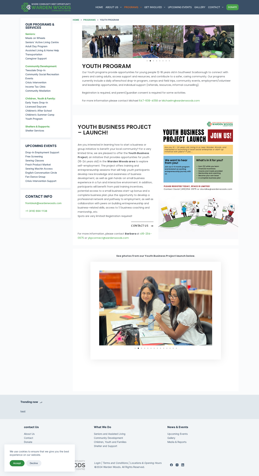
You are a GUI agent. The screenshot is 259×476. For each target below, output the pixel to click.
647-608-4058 (148, 100)
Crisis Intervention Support (40, 180)
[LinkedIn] (182, 464)
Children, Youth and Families (110, 441)
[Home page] (45, 7)
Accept (17, 463)
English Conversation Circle (41, 172)
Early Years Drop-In (36, 102)
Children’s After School (38, 110)
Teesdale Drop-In (35, 70)
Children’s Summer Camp (39, 114)
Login (97, 462)
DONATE (232, 7)
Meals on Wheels (35, 37)
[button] (86, 41)
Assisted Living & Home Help (42, 50)
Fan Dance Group (35, 176)
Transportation (33, 54)
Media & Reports (176, 441)
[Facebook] (171, 464)
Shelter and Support (105, 445)
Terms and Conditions (115, 462)
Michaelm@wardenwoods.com (181, 100)
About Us (112, 7)
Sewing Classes (34, 160)
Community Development (108, 437)
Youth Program (34, 118)
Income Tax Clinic (35, 86)
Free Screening (34, 156)
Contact (214, 7)
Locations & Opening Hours (146, 462)
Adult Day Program (36, 46)
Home (99, 7)
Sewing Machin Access (39, 168)
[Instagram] (177, 464)
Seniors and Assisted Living (109, 433)
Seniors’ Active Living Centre (42, 42)
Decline (34, 463)
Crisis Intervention (35, 82)
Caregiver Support (36, 58)
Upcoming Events (180, 7)
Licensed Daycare (35, 106)
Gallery (199, 7)
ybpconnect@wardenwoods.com (108, 238)
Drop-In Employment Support (42, 152)
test (23, 411)
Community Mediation (38, 90)
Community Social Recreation (42, 74)
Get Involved (153, 7)
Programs (131, 7)
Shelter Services (34, 130)
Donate (28, 441)
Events (29, 78)
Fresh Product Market (38, 164)
